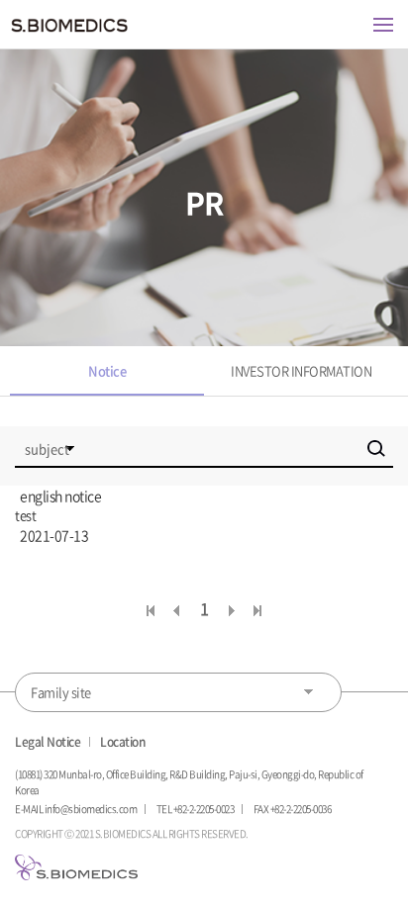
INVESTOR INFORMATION (301, 370)
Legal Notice (47, 742)
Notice (107, 370)
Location (122, 742)
